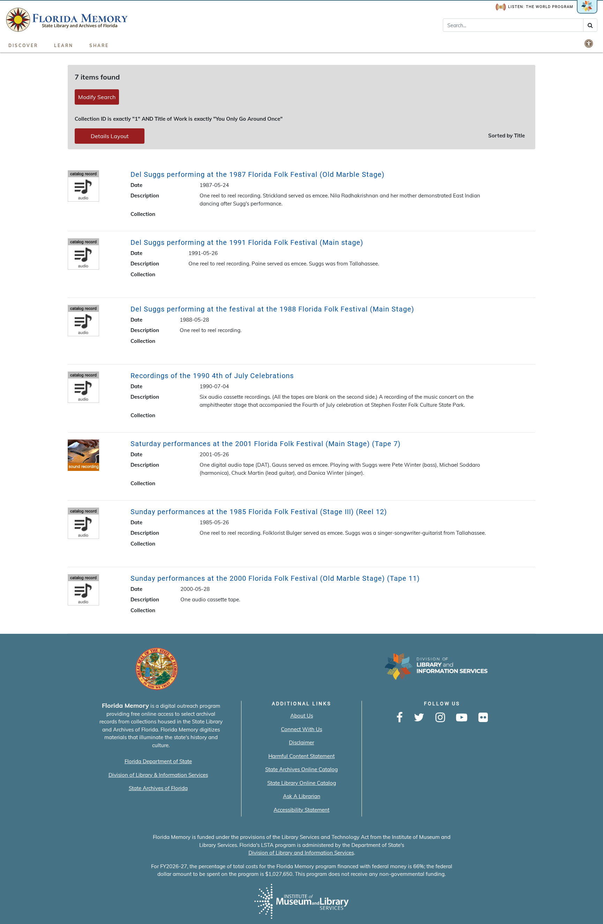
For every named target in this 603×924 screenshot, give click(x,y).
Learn (63, 45)
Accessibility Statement (301, 809)
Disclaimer (301, 742)
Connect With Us (301, 729)
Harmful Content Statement (301, 756)
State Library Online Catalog (301, 783)
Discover (23, 45)
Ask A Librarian (301, 796)
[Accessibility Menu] (589, 43)
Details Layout (110, 136)
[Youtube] (462, 718)
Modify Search (97, 96)
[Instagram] (440, 718)
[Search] (590, 25)
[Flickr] (483, 718)
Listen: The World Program (540, 7)
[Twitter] (419, 718)
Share (99, 45)
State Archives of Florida (158, 788)
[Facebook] (399, 718)
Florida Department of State (158, 761)
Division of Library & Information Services (158, 775)
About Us (301, 715)
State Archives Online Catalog (301, 769)
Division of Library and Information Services (301, 852)
